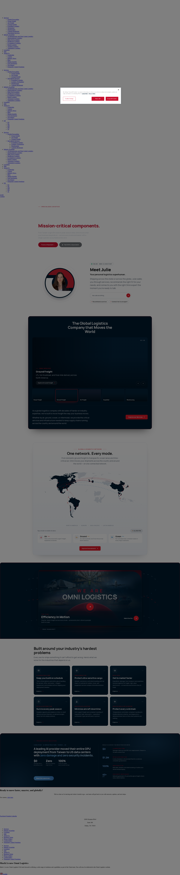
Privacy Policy (91, 93)
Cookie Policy (85, 93)
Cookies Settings (69, 98)
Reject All (97, 98)
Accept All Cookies (112, 98)
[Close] (118, 90)
